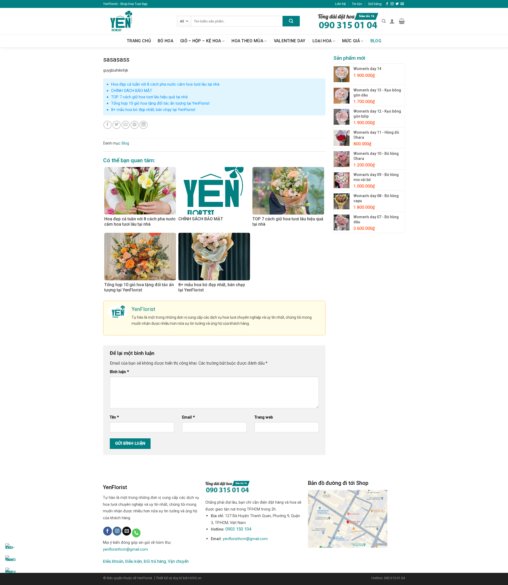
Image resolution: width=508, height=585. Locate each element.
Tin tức (357, 4)
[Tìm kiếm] (384, 21)
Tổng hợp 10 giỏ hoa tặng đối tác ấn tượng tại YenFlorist (160, 103)
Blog (375, 40)
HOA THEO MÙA (247, 40)
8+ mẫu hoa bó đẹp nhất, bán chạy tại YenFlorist (153, 109)
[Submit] (291, 21)
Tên (114, 417)
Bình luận (119, 372)
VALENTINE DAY (290, 40)
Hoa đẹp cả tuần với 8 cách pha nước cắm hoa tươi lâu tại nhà (165, 84)
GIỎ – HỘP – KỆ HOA (200, 40)
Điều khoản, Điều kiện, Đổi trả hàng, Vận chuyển (146, 561)
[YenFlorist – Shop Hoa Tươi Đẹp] (136, 21)
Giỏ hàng (375, 4)
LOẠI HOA (322, 40)
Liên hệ (340, 4)
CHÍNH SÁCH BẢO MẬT (131, 90)
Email (188, 417)
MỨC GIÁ (351, 40)
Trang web (264, 417)
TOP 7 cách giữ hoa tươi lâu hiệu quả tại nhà (149, 97)
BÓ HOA (165, 40)
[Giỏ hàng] (402, 21)
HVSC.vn (194, 578)
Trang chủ (139, 40)
